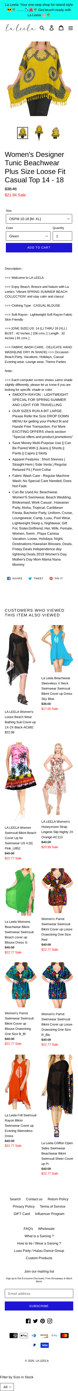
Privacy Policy (24, 1206)
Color (9, 228)
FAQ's (28, 1228)
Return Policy (58, 1199)
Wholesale (46, 1228)
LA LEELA (42, 1360)
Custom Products (39, 1258)
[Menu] (70, 28)
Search (15, 1199)
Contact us (34, 1199)
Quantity (58, 228)
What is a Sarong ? (39, 1236)
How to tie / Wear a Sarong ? (39, 1243)
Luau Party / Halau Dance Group (39, 1250)
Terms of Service (52, 1206)
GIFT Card (22, 1214)
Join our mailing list (39, 1271)
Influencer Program (49, 1214)
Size (9, 210)
